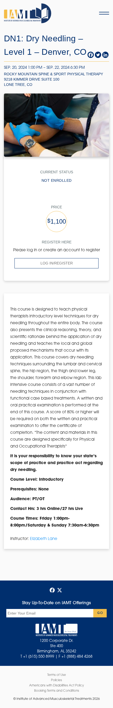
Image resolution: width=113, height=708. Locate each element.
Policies (56, 680)
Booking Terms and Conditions (56, 690)
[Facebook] (91, 55)
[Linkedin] (105, 55)
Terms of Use (56, 675)
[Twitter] (98, 55)
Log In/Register (56, 263)
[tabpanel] (56, 424)
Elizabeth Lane (43, 539)
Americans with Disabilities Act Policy (56, 685)
